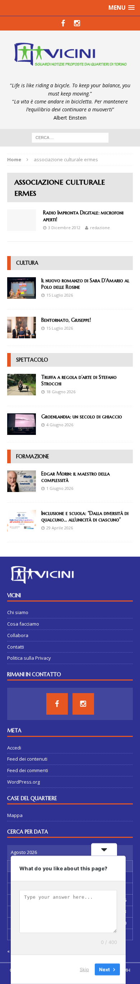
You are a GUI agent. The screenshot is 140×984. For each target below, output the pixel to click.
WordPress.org (23, 782)
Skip (84, 969)
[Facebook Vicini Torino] (63, 23)
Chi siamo (17, 612)
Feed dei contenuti (27, 759)
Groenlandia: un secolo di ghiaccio (81, 416)
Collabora (17, 635)
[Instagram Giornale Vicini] (77, 23)
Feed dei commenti (27, 770)
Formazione (32, 456)
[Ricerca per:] (70, 137)
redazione (100, 227)
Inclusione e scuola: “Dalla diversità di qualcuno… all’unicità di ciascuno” (85, 516)
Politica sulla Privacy (29, 658)
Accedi (14, 747)
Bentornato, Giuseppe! (66, 320)
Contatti (15, 647)
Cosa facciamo (23, 624)
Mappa (15, 815)
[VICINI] (70, 56)
